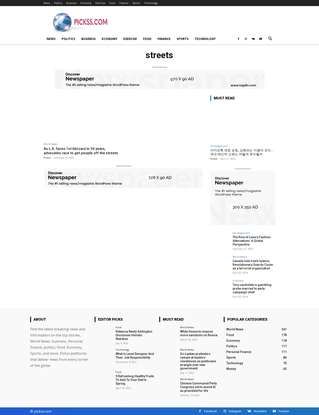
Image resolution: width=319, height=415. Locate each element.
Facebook (210, 411)
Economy (86, 3)
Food (112, 3)
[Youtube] (260, 39)
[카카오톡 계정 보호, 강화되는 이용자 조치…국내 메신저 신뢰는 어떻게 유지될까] (242, 123)
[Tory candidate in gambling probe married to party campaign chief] (220, 289)
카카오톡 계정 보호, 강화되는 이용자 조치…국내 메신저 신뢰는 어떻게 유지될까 (241, 152)
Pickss (47, 157)
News (47, 3)
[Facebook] (238, 39)
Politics (58, 3)
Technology (151, 3)
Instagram (235, 411)
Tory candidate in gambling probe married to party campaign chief (252, 288)
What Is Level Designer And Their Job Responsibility (135, 355)
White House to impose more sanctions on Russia (198, 333)
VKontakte (259, 411)
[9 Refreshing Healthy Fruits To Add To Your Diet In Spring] (104, 380)
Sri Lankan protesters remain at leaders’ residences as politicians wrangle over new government (198, 361)
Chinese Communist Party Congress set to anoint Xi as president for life (198, 387)
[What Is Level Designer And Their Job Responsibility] (104, 357)
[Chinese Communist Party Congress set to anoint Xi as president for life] (168, 387)
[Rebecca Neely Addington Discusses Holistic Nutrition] (104, 335)
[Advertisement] (196, 22)
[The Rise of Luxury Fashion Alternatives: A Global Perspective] (220, 241)
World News (51, 144)
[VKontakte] (253, 39)
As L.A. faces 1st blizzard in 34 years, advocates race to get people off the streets (81, 150)
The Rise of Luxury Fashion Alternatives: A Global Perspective (252, 240)
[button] (270, 39)
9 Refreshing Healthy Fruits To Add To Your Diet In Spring (135, 379)
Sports (136, 3)
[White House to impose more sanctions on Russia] (168, 335)
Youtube (283, 411)
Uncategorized (218, 146)
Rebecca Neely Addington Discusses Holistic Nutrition (134, 335)
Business (71, 3)
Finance (123, 3)
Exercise (100, 3)
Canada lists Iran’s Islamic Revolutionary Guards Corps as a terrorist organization (253, 264)
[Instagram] (246, 39)
